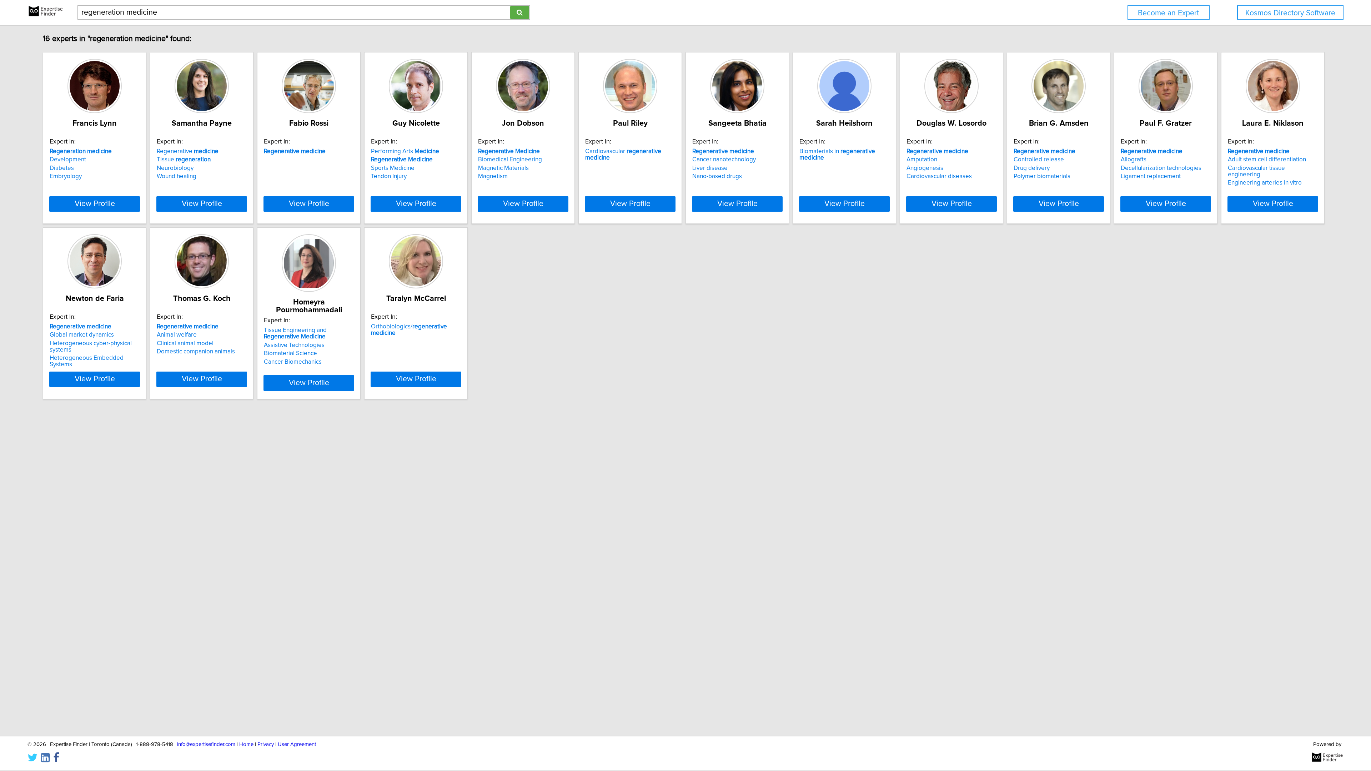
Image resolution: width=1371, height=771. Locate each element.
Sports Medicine (393, 168)
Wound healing (176, 176)
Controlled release (1039, 159)
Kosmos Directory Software (1290, 13)
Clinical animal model (185, 343)
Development (68, 159)
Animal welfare (177, 335)
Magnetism (493, 176)
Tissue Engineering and (295, 333)
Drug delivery (1032, 168)
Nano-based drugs (717, 176)
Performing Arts (405, 151)
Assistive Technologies (294, 345)
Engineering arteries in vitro (1265, 183)
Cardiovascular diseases (939, 176)
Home (246, 744)
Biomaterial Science (290, 353)
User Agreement (297, 744)
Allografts (1133, 159)
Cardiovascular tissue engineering (1256, 171)
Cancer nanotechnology (724, 159)
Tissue (184, 159)
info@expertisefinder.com (206, 744)
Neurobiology (175, 168)
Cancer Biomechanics (293, 362)
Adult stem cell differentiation (1267, 159)
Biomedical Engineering (510, 159)
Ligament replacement (1151, 176)
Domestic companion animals (196, 351)
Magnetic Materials (503, 168)
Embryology (66, 176)
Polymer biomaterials (1042, 176)
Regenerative (188, 151)
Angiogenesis (925, 168)
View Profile (95, 204)
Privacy (265, 744)
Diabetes (62, 168)
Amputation (922, 159)
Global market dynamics (82, 335)
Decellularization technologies (1161, 168)
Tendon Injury (389, 176)
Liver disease (710, 168)
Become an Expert (1168, 13)
